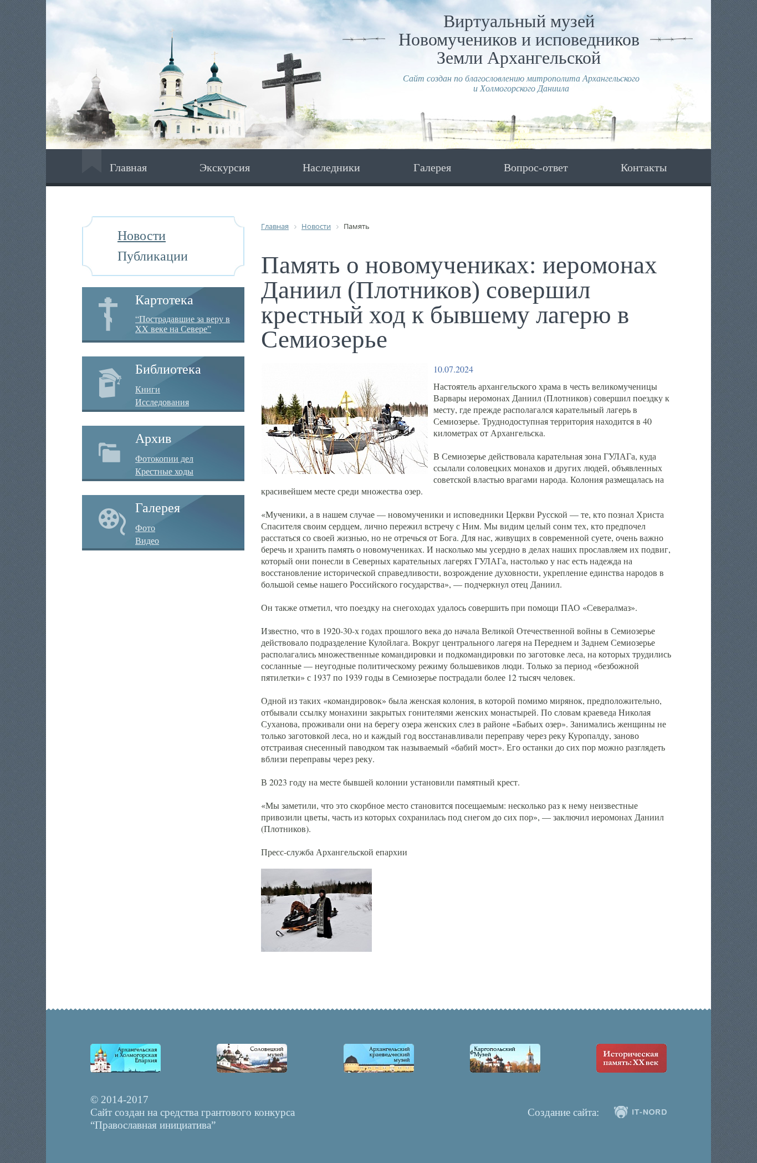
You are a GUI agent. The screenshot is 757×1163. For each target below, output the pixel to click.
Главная (128, 167)
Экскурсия (225, 167)
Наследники (331, 167)
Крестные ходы (164, 471)
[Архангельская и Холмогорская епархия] (125, 1058)
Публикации (152, 256)
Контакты (644, 167)
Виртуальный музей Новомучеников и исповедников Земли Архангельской (519, 39)
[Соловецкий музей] (252, 1058)
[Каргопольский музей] (505, 1058)
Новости (141, 235)
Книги (147, 389)
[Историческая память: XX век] (631, 1058)
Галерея (432, 167)
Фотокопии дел (164, 458)
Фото (145, 528)
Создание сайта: (563, 1112)
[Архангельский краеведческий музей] (379, 1058)
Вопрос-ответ (536, 167)
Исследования (162, 402)
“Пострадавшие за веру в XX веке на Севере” (182, 323)
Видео (147, 540)
